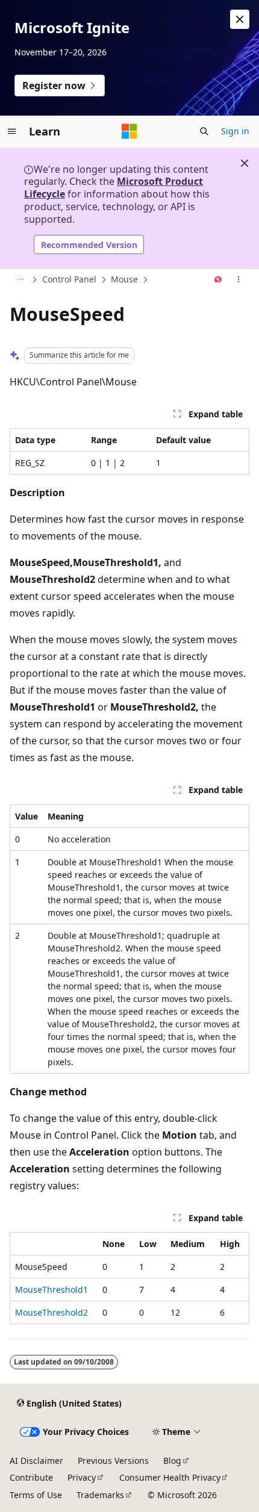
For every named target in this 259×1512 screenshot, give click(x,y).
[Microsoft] (129, 131)
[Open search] (204, 131)
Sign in (235, 131)
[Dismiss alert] (239, 19)
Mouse (124, 279)
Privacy (81, 1477)
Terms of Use (36, 1495)
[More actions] (238, 280)
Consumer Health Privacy (169, 1477)
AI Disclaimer (36, 1460)
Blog (172, 1460)
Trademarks (100, 1495)
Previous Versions (113, 1460)
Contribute (31, 1477)
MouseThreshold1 (51, 1289)
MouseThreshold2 (51, 1312)
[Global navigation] (12, 131)
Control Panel (69, 279)
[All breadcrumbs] (20, 280)
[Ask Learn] (218, 280)
